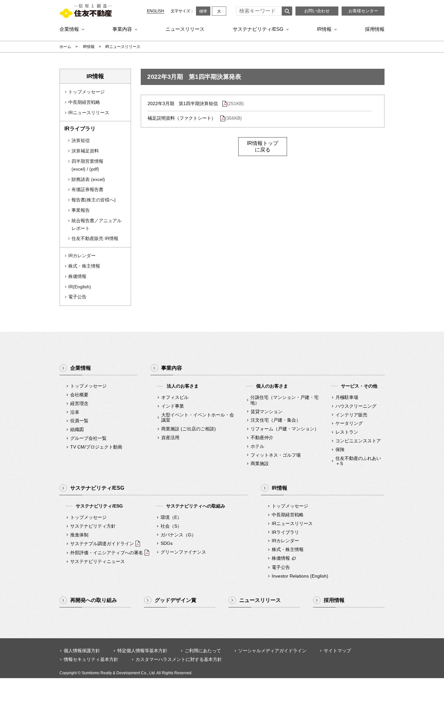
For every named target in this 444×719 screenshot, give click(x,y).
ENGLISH (155, 11)
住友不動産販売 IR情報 (95, 238)
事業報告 (81, 210)
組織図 (77, 429)
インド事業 (172, 406)
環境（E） (171, 517)
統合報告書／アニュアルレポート (97, 224)
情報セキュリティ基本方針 (91, 659)
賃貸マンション (266, 411)
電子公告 (77, 296)
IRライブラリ (285, 532)
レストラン (346, 432)
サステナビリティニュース (97, 561)
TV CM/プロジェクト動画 (96, 446)
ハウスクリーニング (355, 406)
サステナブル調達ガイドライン (102, 543)
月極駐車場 (346, 397)
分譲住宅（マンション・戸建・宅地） (284, 400)
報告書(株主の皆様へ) (94, 199)
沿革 (74, 412)
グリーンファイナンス (183, 552)
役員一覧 (79, 420)
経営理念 (79, 403)
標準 (203, 11)
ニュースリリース (184, 29)
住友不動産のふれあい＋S (358, 461)
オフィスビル (175, 397)
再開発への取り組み (93, 600)
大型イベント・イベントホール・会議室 (197, 417)
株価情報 (77, 276)
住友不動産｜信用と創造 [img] (85, 11)
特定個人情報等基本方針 (142, 650)
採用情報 (375, 29)
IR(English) (79, 286)
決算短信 (81, 140)
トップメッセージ (86, 91)
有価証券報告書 (87, 189)
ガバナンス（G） (178, 534)
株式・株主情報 (84, 266)
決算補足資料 (85, 150)
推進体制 (79, 534)
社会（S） (171, 526)
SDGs (167, 543)
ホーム (65, 46)
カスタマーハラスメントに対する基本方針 (179, 659)
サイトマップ (337, 650)
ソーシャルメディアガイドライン (272, 650)
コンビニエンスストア (358, 440)
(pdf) (94, 169)
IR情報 (324, 29)
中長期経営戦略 (84, 102)
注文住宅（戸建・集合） (276, 420)
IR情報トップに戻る (262, 146)
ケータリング (349, 423)
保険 (340, 449)
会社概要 (79, 394)
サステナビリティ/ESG (258, 29)
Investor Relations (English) (300, 576)
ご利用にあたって (203, 650)
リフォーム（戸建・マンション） (285, 428)
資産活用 (170, 437)
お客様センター (363, 10)
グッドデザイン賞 (175, 600)
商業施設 (260, 463)
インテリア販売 (351, 414)
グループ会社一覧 (88, 438)
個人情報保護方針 (82, 650)
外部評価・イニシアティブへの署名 (106, 552)
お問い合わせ (317, 10)
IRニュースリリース (88, 112)
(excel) (78, 169)
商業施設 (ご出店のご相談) (188, 428)
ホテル (257, 446)
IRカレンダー (82, 255)
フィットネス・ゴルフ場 (276, 455)
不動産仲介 (262, 437)
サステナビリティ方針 (93, 526)
